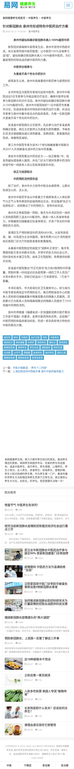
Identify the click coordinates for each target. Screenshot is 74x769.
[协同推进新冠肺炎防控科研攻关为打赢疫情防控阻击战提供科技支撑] (14, 605)
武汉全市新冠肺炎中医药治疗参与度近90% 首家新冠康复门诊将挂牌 (46, 551)
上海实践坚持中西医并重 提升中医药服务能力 (38, 371)
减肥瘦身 (46, 347)
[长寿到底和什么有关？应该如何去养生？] (14, 712)
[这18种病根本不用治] (14, 664)
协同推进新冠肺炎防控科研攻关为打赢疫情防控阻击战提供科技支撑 (46, 602)
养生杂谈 (34, 347)
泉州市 (7, 337)
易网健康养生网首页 (14, 18)
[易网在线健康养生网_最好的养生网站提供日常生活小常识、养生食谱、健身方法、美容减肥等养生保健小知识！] (20, 4)
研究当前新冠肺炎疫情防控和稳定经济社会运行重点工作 (36, 527)
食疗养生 (49, 352)
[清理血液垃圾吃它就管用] (14, 729)
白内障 (7, 352)
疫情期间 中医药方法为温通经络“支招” (44, 568)
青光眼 (64, 765)
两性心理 (61, 352)
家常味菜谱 (37, 357)
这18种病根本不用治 (37, 659)
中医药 (24, 337)
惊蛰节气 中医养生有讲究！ (22, 505)
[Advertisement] (37, 415)
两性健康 (20, 342)
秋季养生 (37, 352)
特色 (45, 337)
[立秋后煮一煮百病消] (14, 680)
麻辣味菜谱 (9, 347)
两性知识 (8, 342)
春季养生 (22, 347)
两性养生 (41, 342)
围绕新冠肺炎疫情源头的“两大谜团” (27, 617)
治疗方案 (35, 337)
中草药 (31, 342)
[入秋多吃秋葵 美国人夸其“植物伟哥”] (14, 696)
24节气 (17, 352)
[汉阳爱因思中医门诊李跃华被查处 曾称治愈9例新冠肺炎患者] (14, 588)
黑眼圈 (27, 352)
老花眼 (46, 765)
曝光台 (52, 342)
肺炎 (16, 337)
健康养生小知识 (49, 754)
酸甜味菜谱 (23, 357)
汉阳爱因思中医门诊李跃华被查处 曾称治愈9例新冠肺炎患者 (46, 585)
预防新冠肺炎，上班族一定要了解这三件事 (32, 638)
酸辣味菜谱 (9, 357)
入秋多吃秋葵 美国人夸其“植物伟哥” (45, 693)
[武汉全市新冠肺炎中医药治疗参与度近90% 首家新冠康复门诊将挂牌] (14, 554)
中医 (9, 765)
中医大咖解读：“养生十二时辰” (30, 367)
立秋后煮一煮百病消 (37, 675)
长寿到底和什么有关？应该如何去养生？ (46, 709)
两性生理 (58, 347)
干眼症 (27, 765)
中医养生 (33, 18)
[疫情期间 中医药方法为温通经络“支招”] (14, 571)
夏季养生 (63, 342)
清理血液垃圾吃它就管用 (40, 724)
